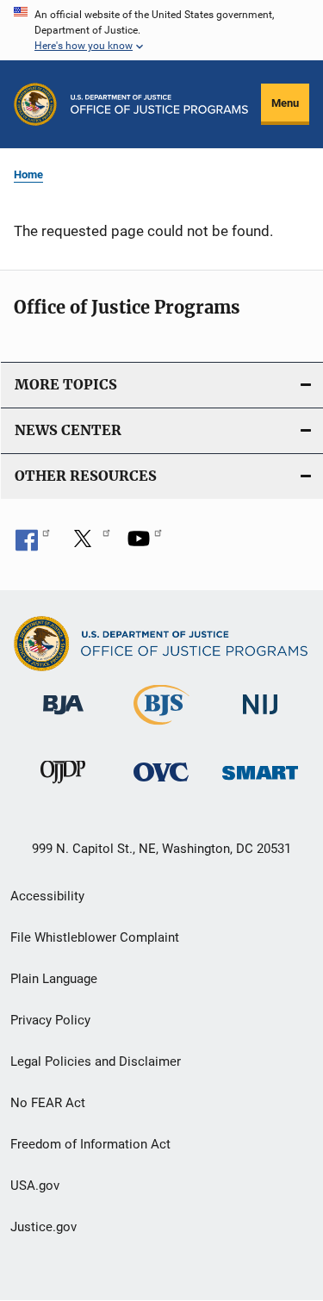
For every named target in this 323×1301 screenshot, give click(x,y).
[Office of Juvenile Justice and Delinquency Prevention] (62, 786)
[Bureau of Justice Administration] (63, 718)
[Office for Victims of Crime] (161, 784)
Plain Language (53, 979)
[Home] (159, 104)
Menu (285, 102)
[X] (88, 544)
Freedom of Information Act (90, 1144)
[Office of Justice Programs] (35, 104)
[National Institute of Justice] (260, 718)
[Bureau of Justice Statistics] (161, 728)
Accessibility (47, 896)
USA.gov (34, 1185)
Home (28, 174)
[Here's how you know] (161, 30)
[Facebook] (33, 544)
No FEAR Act (47, 1103)
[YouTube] (145, 544)
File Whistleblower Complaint (94, 937)
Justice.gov (43, 1227)
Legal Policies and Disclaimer (95, 1061)
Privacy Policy (50, 1020)
